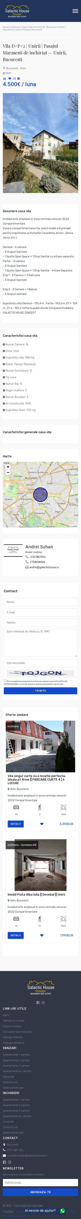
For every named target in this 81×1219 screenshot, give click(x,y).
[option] (40, 143)
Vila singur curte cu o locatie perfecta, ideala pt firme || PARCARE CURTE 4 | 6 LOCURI (37, 779)
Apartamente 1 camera (16, 1054)
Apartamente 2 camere (16, 1060)
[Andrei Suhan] (13, 550)
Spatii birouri (10, 1082)
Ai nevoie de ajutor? (41, 1210)
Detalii (16, 824)
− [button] (8, 472)
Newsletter (13, 1168)
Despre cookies (12, 1026)
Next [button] (73, 145)
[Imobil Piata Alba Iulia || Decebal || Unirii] (40, 865)
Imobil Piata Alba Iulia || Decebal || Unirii (36, 894)
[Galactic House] (40, 987)
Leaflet (74, 526)
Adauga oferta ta (13, 1037)
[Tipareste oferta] (4, 79)
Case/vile (8, 1076)
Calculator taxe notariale (17, 1031)
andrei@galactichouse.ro (44, 567)
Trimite (40, 690)
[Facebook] (19, 79)
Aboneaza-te (40, 1192)
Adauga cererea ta (13, 1042)
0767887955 (38, 556)
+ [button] (8, 466)
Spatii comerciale (13, 1087)
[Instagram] (14, 79)
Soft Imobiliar (22, 1211)
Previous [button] (8, 145)
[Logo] (17, 11)
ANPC (6, 1015)
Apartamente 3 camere (16, 1065)
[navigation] (75, 11)
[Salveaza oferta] (9, 79)
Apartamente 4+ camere (17, 1071)
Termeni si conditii (13, 1020)
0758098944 (37, 562)
